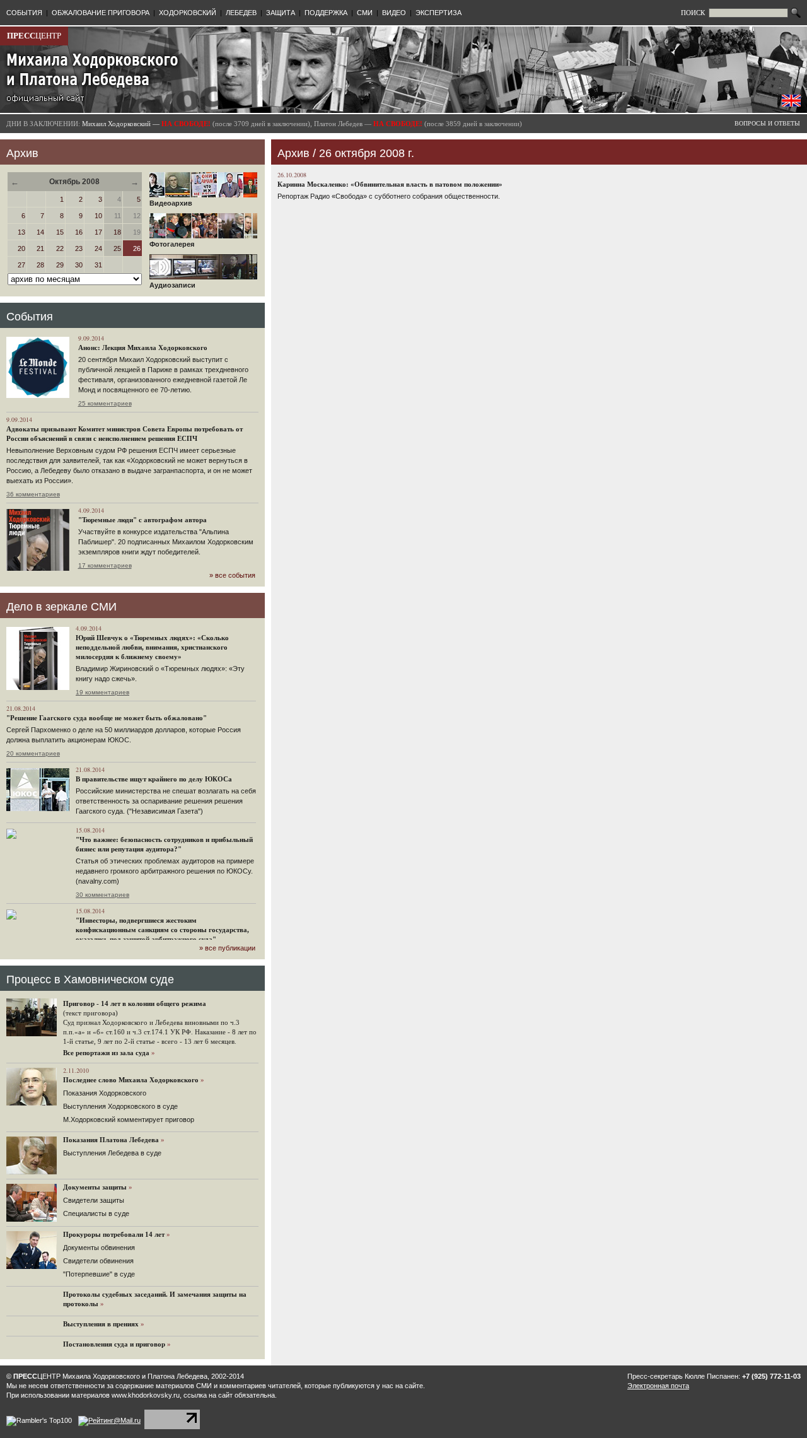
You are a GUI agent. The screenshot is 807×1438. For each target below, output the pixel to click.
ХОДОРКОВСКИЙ (187, 12)
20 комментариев (33, 753)
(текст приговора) (90, 1013)
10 (98, 215)
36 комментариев (33, 494)
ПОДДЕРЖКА (326, 12)
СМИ (365, 12)
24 (98, 248)
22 (60, 248)
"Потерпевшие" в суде (99, 1274)
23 (79, 248)
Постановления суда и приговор (114, 1344)
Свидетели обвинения (98, 1261)
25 (117, 248)
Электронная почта (658, 1385)
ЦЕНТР (34, 35)
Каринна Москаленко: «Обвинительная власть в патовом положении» (389, 184)
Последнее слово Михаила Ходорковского (131, 1080)
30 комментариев (102, 894)
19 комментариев (102, 692)
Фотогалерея (171, 244)
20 (21, 248)
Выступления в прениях (101, 1324)
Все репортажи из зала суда (106, 1052)
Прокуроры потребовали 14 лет (114, 1234)
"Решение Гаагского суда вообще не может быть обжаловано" (106, 718)
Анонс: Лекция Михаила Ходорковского (142, 347)
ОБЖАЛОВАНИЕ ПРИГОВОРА (100, 12)
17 (98, 232)
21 (40, 248)
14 (40, 232)
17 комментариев (105, 565)
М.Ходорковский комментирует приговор (128, 1119)
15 (60, 232)
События (29, 316)
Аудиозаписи (172, 285)
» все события (232, 575)
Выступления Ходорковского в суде (120, 1106)
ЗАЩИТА (280, 12)
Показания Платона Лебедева (111, 1139)
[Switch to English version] (791, 104)
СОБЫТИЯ (24, 12)
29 (60, 265)
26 (137, 248)
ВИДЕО (394, 12)
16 (79, 232)
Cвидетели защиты (93, 1200)
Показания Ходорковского (104, 1093)
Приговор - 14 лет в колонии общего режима (134, 1003)
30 (79, 265)
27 (21, 265)
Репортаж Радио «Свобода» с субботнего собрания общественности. (388, 196)
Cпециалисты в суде (96, 1213)
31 (98, 265)
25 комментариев (105, 403)
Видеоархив (170, 203)
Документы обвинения (99, 1247)
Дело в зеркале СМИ (61, 606)
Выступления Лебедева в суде (112, 1153)
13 (21, 232)
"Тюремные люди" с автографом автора (142, 519)
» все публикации (227, 948)
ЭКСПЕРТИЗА (438, 12)
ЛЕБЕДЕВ (241, 12)
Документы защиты (95, 1187)
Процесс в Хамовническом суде (90, 979)
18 (117, 232)
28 (40, 265)
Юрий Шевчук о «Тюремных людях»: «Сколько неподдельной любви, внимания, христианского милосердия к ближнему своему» (152, 647)
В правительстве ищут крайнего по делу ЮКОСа (154, 779)
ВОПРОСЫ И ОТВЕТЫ (767, 123)
